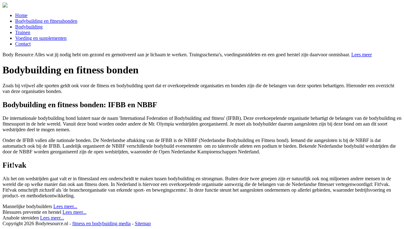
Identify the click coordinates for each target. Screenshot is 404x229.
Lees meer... (65, 206)
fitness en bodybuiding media (101, 223)
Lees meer (361, 54)
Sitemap (143, 223)
